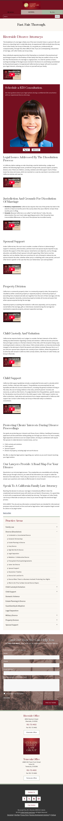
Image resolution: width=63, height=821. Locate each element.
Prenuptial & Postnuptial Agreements (20, 561)
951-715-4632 (14, 643)
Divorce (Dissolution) (13, 532)
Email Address (9, 669)
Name (5, 653)
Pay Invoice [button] (31, 805)
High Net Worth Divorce (16, 550)
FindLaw (53, 815)
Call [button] (27, 150)
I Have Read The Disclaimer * (15, 694)
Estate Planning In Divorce (17, 542)
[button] (10, 12)
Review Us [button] (31, 792)
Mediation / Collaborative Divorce (19, 557)
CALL (53, 12)
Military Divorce (12, 615)
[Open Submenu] (56, 527)
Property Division (12, 620)
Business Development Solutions (39, 815)
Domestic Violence (13, 596)
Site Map (17, 815)
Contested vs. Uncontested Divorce (20, 535)
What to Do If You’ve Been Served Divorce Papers (24, 583)
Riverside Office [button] (31, 732)
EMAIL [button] (32, 12)
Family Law (10, 527)
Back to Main (7, 513)
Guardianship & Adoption (15, 606)
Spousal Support (14, 568)
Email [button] (37, 150)
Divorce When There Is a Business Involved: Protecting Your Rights (29, 579)
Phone (6, 661)
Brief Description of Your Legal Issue (15, 677)
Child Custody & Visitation (15, 587)
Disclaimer (7, 697)
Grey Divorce (12, 546)
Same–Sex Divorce (14, 564)
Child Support (11, 592)
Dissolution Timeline (15, 572)
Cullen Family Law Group (27, 812)
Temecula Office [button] (31, 778)
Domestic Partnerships (16, 539)
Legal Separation (14, 553)
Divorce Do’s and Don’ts (16, 575)
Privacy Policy (25, 815)
